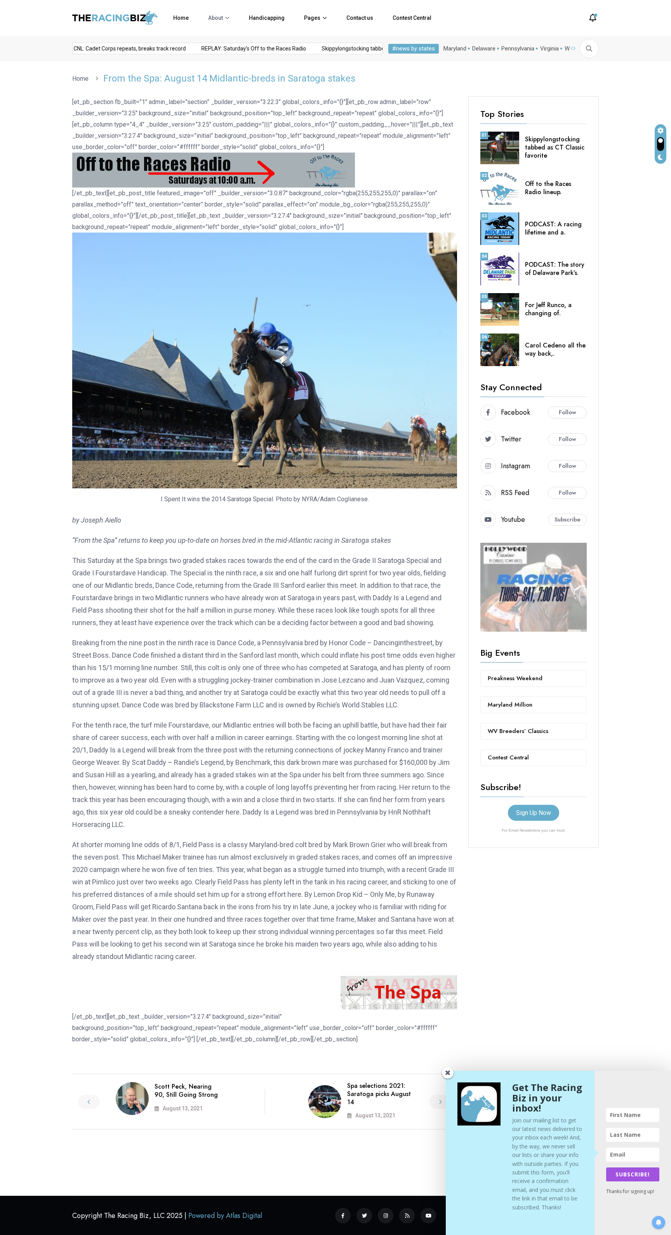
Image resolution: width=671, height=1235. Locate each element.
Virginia (549, 48)
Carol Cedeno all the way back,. (555, 349)
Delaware (483, 48)
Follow (567, 412)
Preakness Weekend (515, 678)
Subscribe (568, 519)
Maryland (454, 48)
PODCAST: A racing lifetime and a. (553, 228)
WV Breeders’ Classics (518, 731)
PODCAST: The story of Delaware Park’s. (554, 268)
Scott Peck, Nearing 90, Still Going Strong (186, 1090)
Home (181, 18)
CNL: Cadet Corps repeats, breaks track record (112, 48)
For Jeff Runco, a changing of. (548, 309)
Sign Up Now (533, 812)
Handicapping (267, 18)
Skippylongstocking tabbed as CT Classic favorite (364, 48)
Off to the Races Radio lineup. (548, 187)
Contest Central (412, 18)
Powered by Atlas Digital (225, 1216)
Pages (312, 18)
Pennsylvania (517, 48)
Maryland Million (510, 704)
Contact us (359, 18)
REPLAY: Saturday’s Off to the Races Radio (236, 48)
